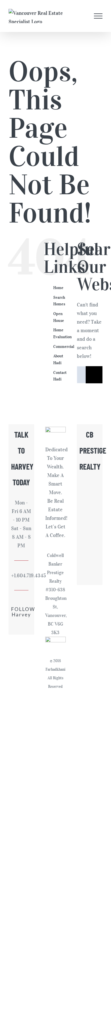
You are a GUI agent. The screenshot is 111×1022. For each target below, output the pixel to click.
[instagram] (16, 626)
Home (58, 287)
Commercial (63, 346)
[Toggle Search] (84, 16)
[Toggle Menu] (98, 16)
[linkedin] (26, 626)
